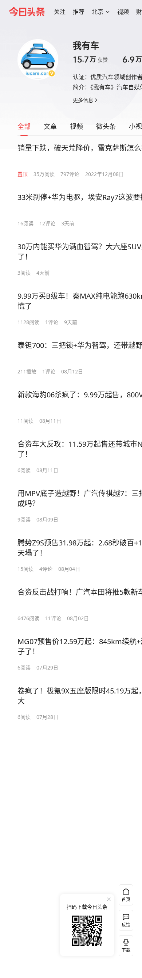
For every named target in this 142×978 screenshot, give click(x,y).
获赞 (90, 59)
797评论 (69, 174)
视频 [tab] (76, 126)
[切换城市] (108, 11)
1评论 (51, 322)
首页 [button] (126, 899)
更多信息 (83, 100)
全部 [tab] (24, 126)
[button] (60, 12)
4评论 (45, 568)
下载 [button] (124, 944)
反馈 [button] (126, 925)
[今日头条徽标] (27, 12)
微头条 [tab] (106, 126)
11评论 (53, 618)
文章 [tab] (50, 126)
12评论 (47, 223)
